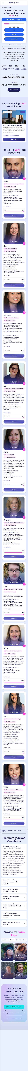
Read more (21, 262)
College (12, 940)
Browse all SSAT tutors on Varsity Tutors (11, 831)
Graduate (18, 940)
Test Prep (4, 7)
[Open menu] (2, 2)
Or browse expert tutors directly (14, 1018)
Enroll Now (14, 139)
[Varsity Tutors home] (14, 3)
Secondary (5, 940)
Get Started (13, 90)
